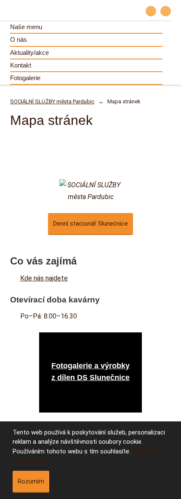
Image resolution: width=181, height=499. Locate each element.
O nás (18, 39)
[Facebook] (151, 11)
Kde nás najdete (44, 278)
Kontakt (20, 65)
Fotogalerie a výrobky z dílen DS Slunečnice (90, 371)
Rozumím (31, 481)
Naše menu (26, 26)
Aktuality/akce (29, 52)
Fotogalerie (25, 77)
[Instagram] (165, 11)
